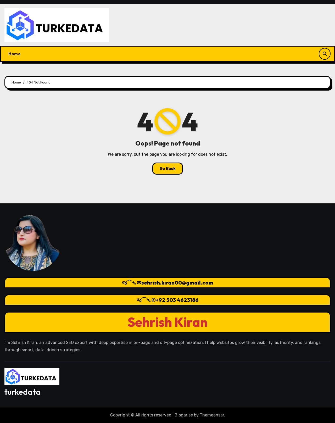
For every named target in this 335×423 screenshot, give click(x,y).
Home (14, 53)
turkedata (22, 392)
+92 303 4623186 (177, 300)
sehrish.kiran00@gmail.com (177, 282)
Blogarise (184, 415)
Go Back (168, 168)
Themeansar (212, 415)
